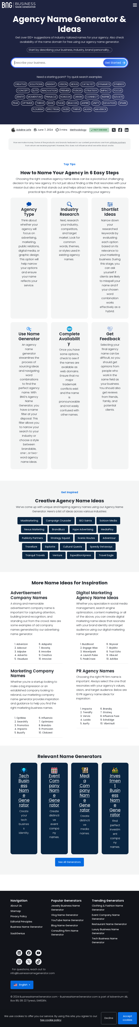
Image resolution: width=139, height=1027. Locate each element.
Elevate (118, 96)
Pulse (60, 103)
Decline (108, 1018)
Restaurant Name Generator (109, 924)
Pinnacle (50, 96)
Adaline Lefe (23, 129)
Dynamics (104, 84)
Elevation (109, 103)
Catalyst (88, 84)
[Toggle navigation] (135, 5)
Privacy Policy (19, 916)
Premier (65, 90)
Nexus (74, 84)
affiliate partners (118, 142)
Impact (105, 90)
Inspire (106, 96)
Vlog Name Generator (64, 915)
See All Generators (69, 862)
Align (87, 109)
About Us (16, 905)
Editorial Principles (21, 921)
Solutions (36, 84)
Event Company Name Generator (54, 790)
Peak (15, 103)
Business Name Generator (27, 927)
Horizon (65, 96)
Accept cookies (127, 1018)
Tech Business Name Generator (23, 790)
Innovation (49, 90)
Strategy (91, 90)
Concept (23, 90)
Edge (51, 103)
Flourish (38, 109)
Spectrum (53, 109)
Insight (50, 84)
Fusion (77, 90)
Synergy (119, 84)
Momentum (35, 96)
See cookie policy (50, 1020)
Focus (118, 90)
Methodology (78, 129)
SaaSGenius (18, 933)
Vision (63, 84)
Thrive (40, 103)
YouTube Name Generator (67, 920)
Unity (96, 103)
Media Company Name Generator (84, 793)
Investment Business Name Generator (115, 795)
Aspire (85, 103)
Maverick (100, 109)
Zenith (20, 96)
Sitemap (16, 911)
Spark (122, 103)
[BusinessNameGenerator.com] (18, 5)
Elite (35, 90)
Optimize (27, 103)
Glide (66, 109)
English (23, 984)
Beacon (73, 103)
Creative (20, 84)
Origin (78, 96)
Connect (92, 96)
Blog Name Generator (64, 925)
